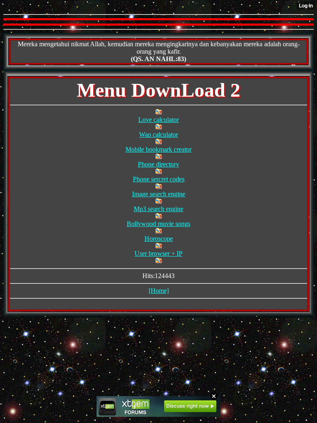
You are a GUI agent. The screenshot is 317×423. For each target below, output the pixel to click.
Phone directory (158, 164)
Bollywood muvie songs (158, 223)
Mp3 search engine (158, 208)
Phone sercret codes (159, 179)
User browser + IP (158, 253)
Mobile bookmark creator (158, 149)
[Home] (159, 290)
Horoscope (158, 238)
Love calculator (158, 119)
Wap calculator (158, 134)
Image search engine (158, 193)
